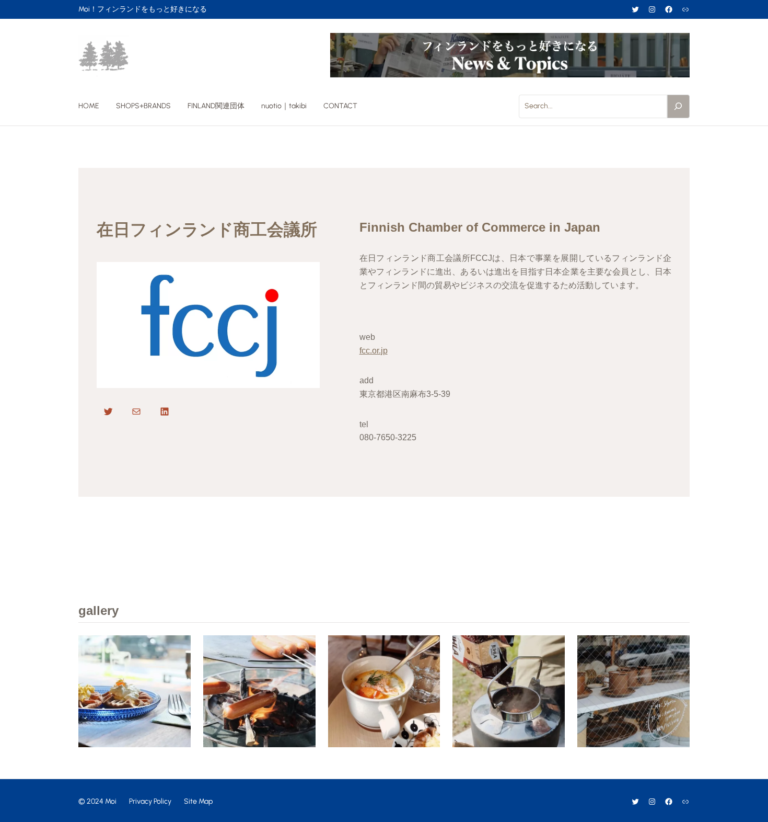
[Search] (678, 106)
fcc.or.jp (373, 350)
